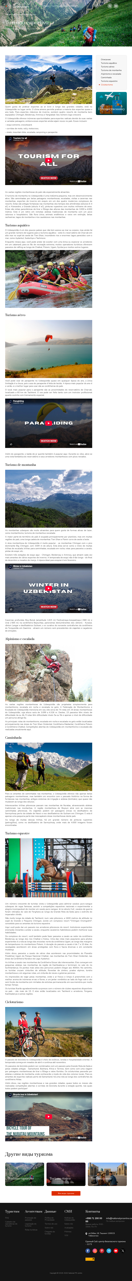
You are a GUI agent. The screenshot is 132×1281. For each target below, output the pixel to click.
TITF (66, 1236)
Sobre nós (49, 1228)
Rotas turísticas (31, 1230)
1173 (89, 1244)
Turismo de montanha (111, 70)
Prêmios (67, 1232)
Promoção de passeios (30, 1219)
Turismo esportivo (30, 14)
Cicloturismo (107, 84)
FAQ (7, 1218)
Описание (106, 59)
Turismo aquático (109, 63)
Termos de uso (51, 1224)
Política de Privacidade (49, 1219)
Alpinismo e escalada (111, 74)
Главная (8, 14)
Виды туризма (17, 14)
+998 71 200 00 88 (93, 1220)
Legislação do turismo (30, 1225)
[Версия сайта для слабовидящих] (115, 5)
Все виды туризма (66, 1193)
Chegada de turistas (50, 1233)
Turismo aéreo (107, 66)
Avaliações (68, 1228)
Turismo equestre (109, 81)
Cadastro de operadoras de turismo (11, 1224)
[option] (111, 103)
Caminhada (106, 77)
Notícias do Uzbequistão (69, 1219)
